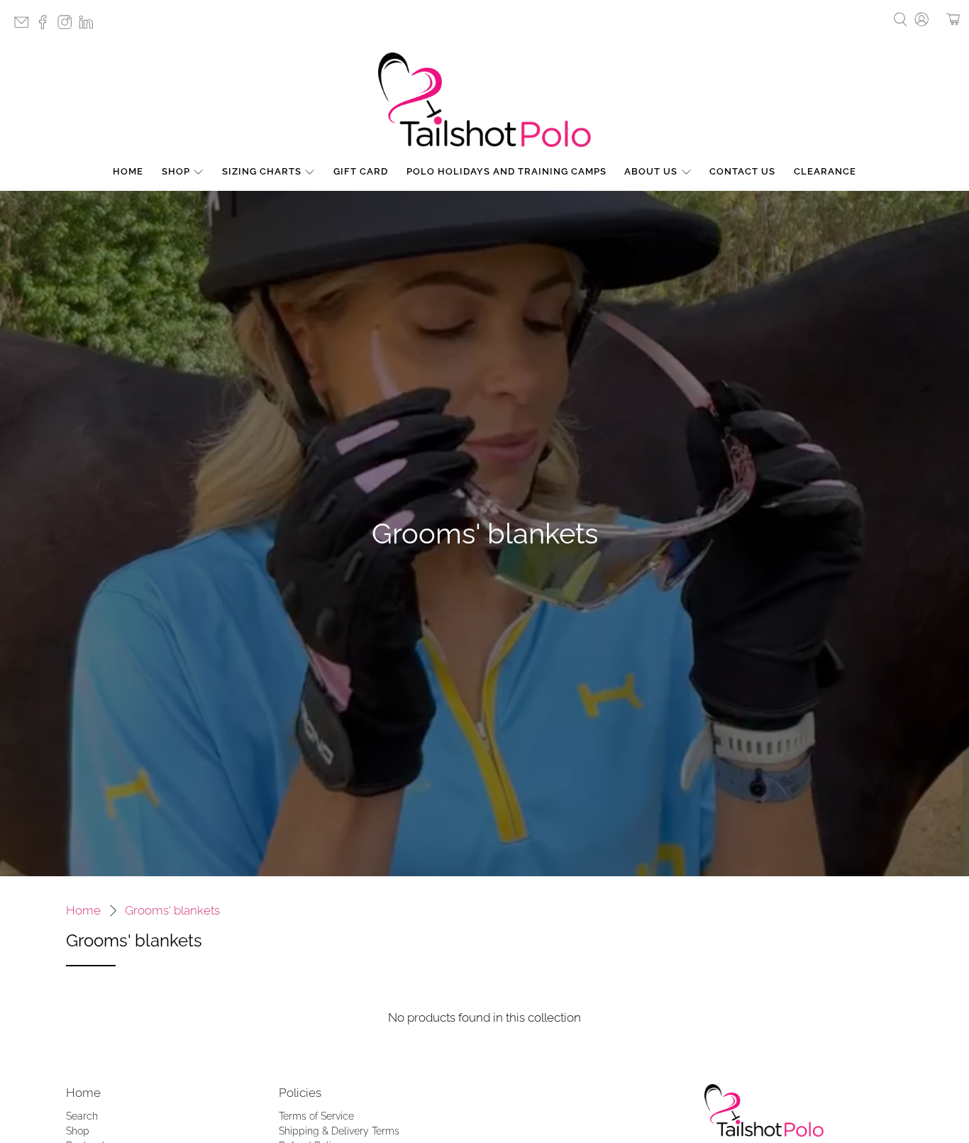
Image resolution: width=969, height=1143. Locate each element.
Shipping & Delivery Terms (339, 1131)
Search (82, 1116)
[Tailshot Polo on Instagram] (68, 26)
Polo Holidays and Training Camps (506, 171)
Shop (176, 171)
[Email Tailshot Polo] (24, 26)
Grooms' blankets (172, 911)
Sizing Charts (261, 171)
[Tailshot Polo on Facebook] (46, 26)
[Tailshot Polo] (484, 100)
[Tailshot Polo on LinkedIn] (89, 26)
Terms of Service (316, 1116)
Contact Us (742, 171)
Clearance (825, 171)
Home (128, 171)
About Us (650, 171)
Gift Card (360, 171)
